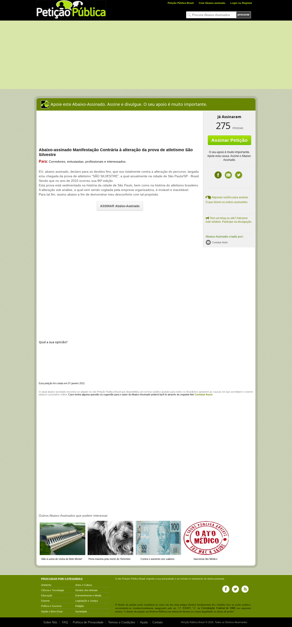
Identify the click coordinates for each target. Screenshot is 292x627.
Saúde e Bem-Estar (52, 611)
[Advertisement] (146, 55)
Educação (46, 595)
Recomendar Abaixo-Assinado (228, 175)
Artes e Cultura (83, 585)
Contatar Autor (220, 242)
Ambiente (46, 585)
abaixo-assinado (56, 391)
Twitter (238, 175)
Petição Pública (130, 578)
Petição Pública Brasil (181, 3)
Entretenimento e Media (88, 595)
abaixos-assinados (49, 394)
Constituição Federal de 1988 (218, 608)
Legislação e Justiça (86, 600)
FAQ (65, 622)
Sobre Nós (50, 622)
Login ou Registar (241, 3)
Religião (79, 606)
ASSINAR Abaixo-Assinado (120, 206)
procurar (243, 14)
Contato (157, 622)
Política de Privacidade (88, 622)
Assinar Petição (229, 140)
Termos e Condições (121, 622)
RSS (245, 589)
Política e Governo (51, 606)
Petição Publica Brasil (109, 391)
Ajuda (144, 622)
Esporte (45, 600)
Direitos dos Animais (86, 590)
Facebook (218, 175)
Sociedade (81, 611)
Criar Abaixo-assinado (212, 3)
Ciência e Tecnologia (52, 590)
